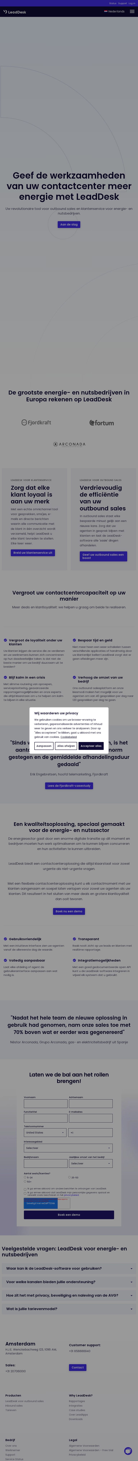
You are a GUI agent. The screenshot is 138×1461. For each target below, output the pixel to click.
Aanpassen (43, 746)
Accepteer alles (91, 746)
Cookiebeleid (69, 737)
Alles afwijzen (66, 746)
